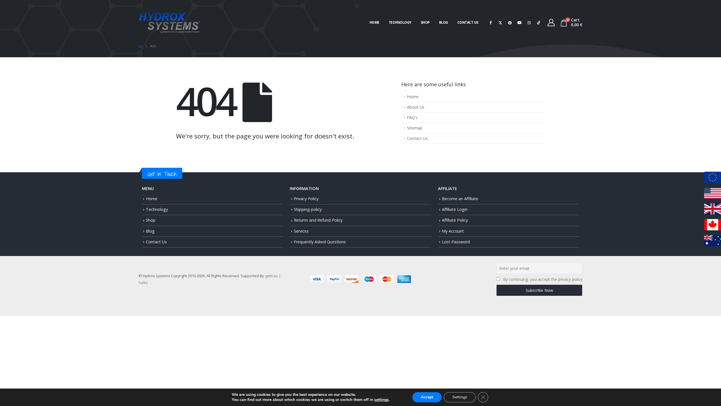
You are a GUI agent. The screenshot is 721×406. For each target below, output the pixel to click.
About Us (415, 107)
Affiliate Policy (455, 220)
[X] (500, 23)
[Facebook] (491, 23)
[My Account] (551, 22)
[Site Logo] (170, 22)
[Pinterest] (510, 23)
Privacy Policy (306, 198)
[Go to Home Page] (140, 46)
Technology (400, 22)
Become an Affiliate (460, 198)
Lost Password (456, 241)
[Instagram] (529, 23)
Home (374, 22)
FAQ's (412, 117)
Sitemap (414, 128)
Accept (427, 397)
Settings (459, 397)
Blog (443, 22)
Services (301, 231)
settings (381, 399)
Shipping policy (308, 209)
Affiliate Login (455, 209)
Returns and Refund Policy (318, 220)
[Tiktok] (539, 23)
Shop (425, 22)
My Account (453, 231)
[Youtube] (520, 23)
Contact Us (467, 22)
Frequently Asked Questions (320, 241)
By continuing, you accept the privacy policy (542, 279)
